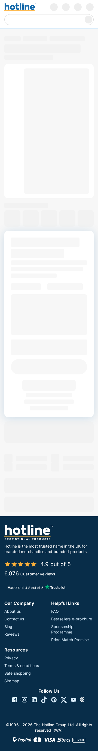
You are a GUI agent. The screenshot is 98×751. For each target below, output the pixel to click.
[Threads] (83, 700)
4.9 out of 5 (55, 564)
